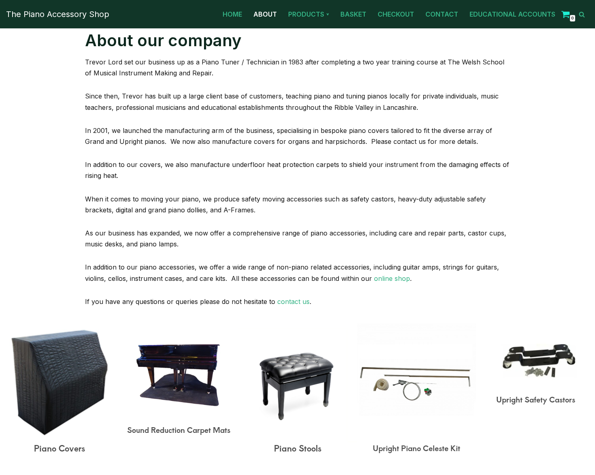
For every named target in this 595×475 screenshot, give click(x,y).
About (265, 14)
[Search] (582, 14)
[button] (327, 14)
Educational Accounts (512, 14)
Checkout (396, 14)
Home (232, 14)
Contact (441, 14)
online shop (392, 278)
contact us (293, 301)
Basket (353, 14)
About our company (163, 40)
